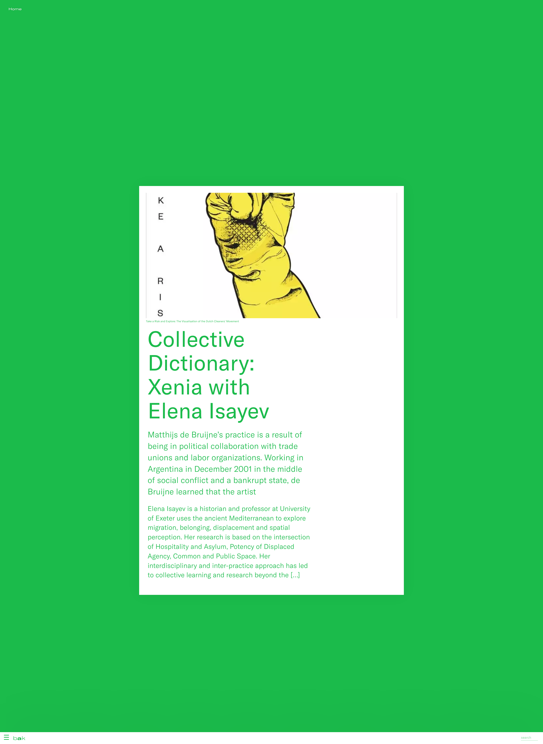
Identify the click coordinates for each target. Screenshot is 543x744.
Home (15, 9)
